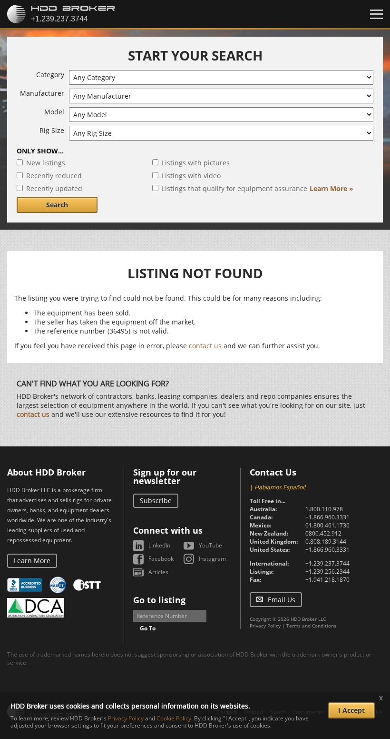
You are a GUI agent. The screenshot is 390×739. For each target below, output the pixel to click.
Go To (148, 628)
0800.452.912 (323, 533)
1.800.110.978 (324, 509)
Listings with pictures (196, 162)
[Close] (376, 14)
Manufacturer (42, 93)
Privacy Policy (265, 625)
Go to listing (159, 600)
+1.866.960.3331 (327, 517)
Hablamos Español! (279, 487)
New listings (45, 162)
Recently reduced (54, 175)
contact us (205, 345)
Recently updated (54, 188)
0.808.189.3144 (325, 541)
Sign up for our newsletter (164, 476)
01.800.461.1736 (327, 525)
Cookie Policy (173, 718)
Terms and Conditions (311, 625)
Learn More (32, 560)
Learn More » (331, 188)
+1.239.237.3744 (327, 563)
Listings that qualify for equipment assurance (234, 188)
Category (50, 74)
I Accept (351, 710)
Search (57, 204)
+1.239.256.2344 (327, 571)
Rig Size (51, 130)
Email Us (281, 599)
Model (54, 111)
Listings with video (191, 175)
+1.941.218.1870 (327, 580)
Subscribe (156, 500)
